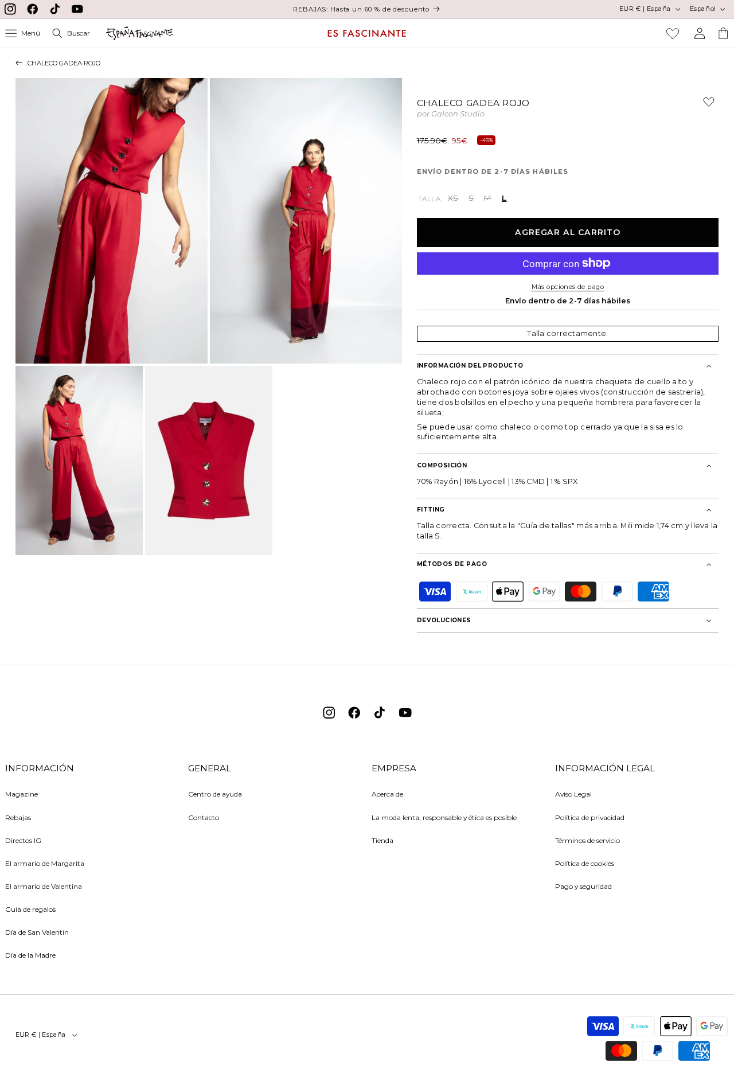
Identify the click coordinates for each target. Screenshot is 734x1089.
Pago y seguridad (583, 886)
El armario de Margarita (44, 863)
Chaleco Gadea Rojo (64, 63)
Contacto (203, 817)
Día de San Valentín (37, 932)
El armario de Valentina (43, 886)
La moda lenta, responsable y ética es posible (444, 817)
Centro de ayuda (215, 794)
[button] (23, 33)
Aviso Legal (573, 794)
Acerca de (387, 794)
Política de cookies (584, 863)
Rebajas (18, 817)
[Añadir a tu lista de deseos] (704, 106)
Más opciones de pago (568, 287)
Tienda (382, 840)
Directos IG (23, 840)
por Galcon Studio (451, 114)
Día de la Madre (30, 955)
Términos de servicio (587, 840)
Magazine (21, 794)
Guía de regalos (30, 909)
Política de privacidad (589, 817)
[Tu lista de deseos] (672, 33)
